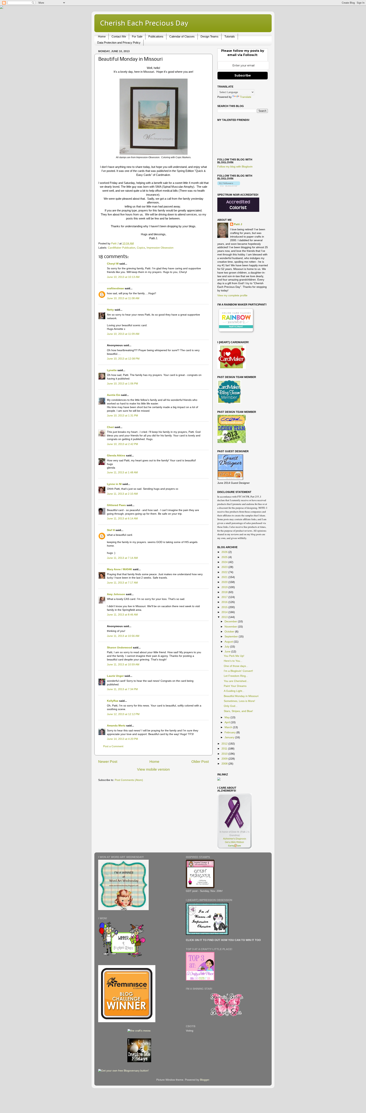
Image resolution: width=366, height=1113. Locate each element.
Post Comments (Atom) (129, 780)
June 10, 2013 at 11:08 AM (123, 298)
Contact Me (119, 36)
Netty (110, 309)
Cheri (110, 427)
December (231, 621)
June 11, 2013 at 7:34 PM (122, 689)
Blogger (204, 1079)
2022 (225, 572)
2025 (225, 557)
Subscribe (242, 75)
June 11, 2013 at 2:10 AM (122, 493)
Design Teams (209, 36)
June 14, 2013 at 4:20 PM (122, 738)
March (229, 727)
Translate (245, 97)
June (228, 651)
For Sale (137, 36)
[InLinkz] (218, 778)
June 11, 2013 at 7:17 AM (122, 582)
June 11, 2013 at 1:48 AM (122, 472)
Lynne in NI (114, 484)
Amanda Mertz (116, 725)
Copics (141, 247)
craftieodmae (115, 288)
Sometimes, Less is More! (239, 701)
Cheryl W (113, 263)
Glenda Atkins (116, 455)
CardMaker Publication (121, 247)
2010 (225, 753)
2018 (225, 592)
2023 (225, 567)
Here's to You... (233, 660)
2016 (225, 602)
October (230, 631)
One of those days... (236, 666)
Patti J (238, 224)
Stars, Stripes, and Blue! (238, 711)
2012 (225, 743)
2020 (225, 582)
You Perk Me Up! (234, 656)
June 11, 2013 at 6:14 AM (122, 518)
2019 (225, 587)
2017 (225, 597)
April (228, 722)
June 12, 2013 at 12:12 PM (123, 714)
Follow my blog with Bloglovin (235, 166)
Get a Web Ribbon (234, 842)
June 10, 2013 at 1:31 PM (122, 415)
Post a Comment (113, 746)
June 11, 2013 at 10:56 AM (123, 636)
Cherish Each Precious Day (144, 22)
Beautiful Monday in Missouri (241, 696)
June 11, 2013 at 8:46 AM (122, 614)
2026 (225, 552)
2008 (225, 763)
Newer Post (107, 762)
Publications (155, 36)
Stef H (111, 530)
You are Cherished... (236, 681)
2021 (225, 577)
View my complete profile (232, 295)
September (232, 636)
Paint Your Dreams (235, 686)
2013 (225, 617)
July (227, 646)
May (227, 717)
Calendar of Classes (182, 36)
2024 (225, 562)
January (230, 737)
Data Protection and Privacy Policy (118, 42)
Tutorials (229, 36)
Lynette (112, 370)
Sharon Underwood (119, 647)
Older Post (200, 762)
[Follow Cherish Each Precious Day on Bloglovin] (228, 185)
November (231, 626)
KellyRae (112, 700)
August (229, 641)
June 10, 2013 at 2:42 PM (122, 444)
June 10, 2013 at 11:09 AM (123, 333)
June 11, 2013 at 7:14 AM (122, 557)
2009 (225, 758)
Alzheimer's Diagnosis (234, 838)
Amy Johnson (116, 594)
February (230, 732)
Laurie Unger (115, 675)
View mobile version (153, 769)
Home (102, 36)
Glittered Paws (116, 505)
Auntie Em (113, 395)
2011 (225, 748)
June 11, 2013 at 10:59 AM (123, 664)
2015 (225, 607)
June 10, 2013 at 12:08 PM (123, 358)
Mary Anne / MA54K (119, 569)
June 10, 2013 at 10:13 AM (123, 277)
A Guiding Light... (234, 691)
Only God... (231, 706)
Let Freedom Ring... (236, 675)
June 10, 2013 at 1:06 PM (122, 383)
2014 (225, 612)
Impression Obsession (160, 247)
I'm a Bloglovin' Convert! (238, 671)
